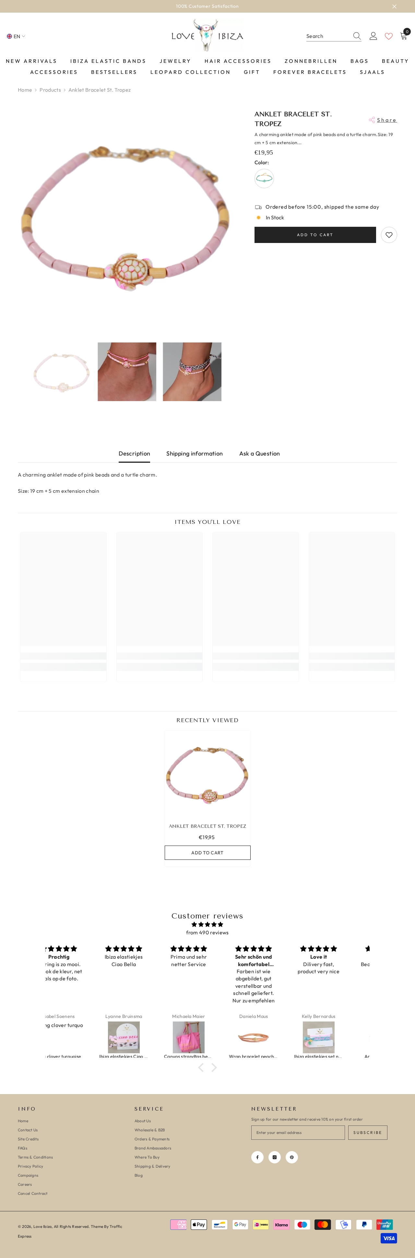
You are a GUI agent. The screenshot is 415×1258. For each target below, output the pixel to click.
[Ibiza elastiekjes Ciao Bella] (78, 1037)
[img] (207, 924)
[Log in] (373, 36)
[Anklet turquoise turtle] (264, 178)
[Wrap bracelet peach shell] (207, 1037)
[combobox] (327, 36)
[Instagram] (274, 1157)
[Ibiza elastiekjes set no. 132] (273, 1037)
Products (50, 90)
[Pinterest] (292, 1157)
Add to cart (315, 234)
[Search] (334, 36)
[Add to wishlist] (389, 235)
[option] (207, 6)
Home (25, 90)
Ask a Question (259, 453)
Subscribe (367, 1132)
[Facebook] (257, 1157)
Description (134, 453)
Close (394, 6)
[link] (63, 656)
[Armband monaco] (337, 1037)
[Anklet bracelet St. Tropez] (208, 773)
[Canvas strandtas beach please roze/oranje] (143, 1037)
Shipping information (194, 453)
